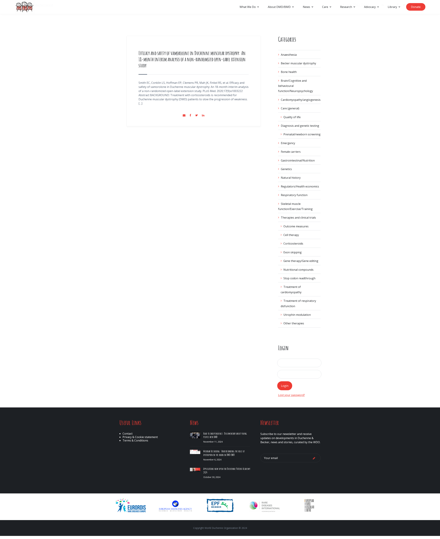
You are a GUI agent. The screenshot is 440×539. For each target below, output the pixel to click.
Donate (416, 7)
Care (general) (290, 108)
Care (325, 7)
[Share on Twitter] (197, 115)
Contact (128, 433)
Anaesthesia (289, 55)
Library (392, 7)
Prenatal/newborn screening (302, 134)
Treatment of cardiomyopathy (291, 289)
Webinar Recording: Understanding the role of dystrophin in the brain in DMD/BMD (224, 453)
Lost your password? (291, 395)
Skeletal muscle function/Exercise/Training (295, 206)
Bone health (289, 72)
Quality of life (292, 117)
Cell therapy (291, 235)
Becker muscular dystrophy (298, 63)
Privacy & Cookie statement (140, 437)
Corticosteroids (293, 243)
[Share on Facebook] (191, 115)
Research (346, 7)
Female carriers (291, 152)
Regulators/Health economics (300, 186)
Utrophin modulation (297, 315)
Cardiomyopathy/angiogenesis (301, 100)
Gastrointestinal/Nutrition (298, 160)
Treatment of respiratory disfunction (298, 303)
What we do (248, 7)
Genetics (286, 169)
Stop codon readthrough (299, 278)
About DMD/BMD (279, 7)
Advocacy (370, 7)
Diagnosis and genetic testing (300, 126)
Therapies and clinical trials (298, 217)
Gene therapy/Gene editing (300, 261)
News (306, 7)
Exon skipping (292, 252)
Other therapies (293, 323)
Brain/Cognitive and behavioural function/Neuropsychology (295, 86)
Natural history (291, 178)
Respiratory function (294, 195)
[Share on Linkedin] (203, 115)
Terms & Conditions (135, 440)
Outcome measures (296, 226)
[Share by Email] (184, 115)
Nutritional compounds (298, 270)
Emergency (288, 143)
